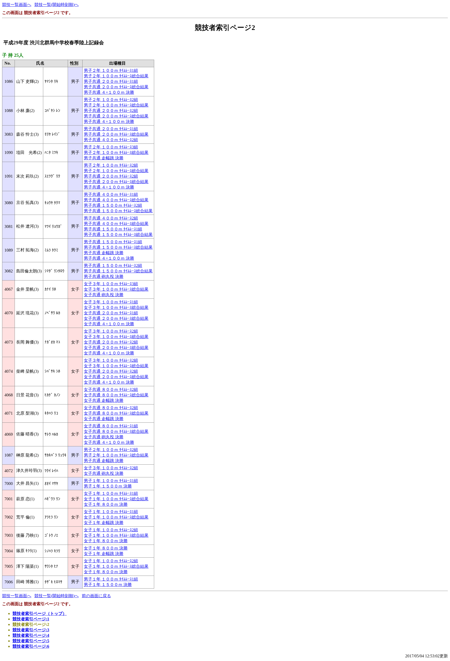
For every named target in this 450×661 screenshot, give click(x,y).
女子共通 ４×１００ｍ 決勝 (109, 324)
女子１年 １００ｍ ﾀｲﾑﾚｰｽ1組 (111, 493)
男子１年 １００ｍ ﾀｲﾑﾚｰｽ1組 (111, 480)
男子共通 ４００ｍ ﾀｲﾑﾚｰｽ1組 (111, 194)
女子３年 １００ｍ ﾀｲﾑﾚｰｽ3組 (111, 284)
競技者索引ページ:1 (30, 619)
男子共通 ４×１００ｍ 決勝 (109, 92)
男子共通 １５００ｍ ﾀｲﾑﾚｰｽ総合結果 (118, 211)
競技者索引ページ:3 (30, 630)
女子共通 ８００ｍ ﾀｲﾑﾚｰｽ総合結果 (116, 395)
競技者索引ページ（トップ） (39, 613)
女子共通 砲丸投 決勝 (103, 294)
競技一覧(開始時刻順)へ (56, 4)
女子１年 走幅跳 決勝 (103, 522)
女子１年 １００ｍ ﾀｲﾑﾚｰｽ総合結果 (116, 499)
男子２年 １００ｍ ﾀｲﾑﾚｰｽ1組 (111, 70)
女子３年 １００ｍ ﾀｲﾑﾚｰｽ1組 (111, 302)
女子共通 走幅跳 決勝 (103, 400)
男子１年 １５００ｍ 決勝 (108, 486)
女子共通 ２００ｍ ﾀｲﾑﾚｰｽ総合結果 (116, 318)
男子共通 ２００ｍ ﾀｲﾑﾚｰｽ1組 (111, 81)
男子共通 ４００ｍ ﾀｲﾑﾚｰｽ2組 (111, 140)
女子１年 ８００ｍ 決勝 (106, 504)
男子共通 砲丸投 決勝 (103, 276)
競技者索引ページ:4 (30, 635)
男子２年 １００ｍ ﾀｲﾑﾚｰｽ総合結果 (116, 76)
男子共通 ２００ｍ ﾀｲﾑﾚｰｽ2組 (111, 110)
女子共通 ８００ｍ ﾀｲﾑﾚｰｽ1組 (111, 426)
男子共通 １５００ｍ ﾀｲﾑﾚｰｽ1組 (113, 229)
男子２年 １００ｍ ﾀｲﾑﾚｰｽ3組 (111, 147)
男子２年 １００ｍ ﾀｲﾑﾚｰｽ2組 (111, 99)
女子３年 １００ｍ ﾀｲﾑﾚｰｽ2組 (111, 331)
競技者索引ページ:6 (30, 646)
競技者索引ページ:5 (30, 641)
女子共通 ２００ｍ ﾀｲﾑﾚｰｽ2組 (111, 342)
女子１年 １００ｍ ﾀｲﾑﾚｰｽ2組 (111, 530)
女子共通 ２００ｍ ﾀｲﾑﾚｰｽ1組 (111, 313)
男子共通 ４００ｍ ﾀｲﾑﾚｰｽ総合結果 (116, 200)
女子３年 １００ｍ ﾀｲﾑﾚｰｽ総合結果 (116, 289)
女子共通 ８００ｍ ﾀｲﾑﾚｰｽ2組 (111, 389)
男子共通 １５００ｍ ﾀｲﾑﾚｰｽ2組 (113, 205)
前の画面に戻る (96, 596)
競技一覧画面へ (16, 4)
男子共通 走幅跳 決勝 (103, 158)
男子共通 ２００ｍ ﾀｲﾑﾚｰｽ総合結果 (116, 87)
